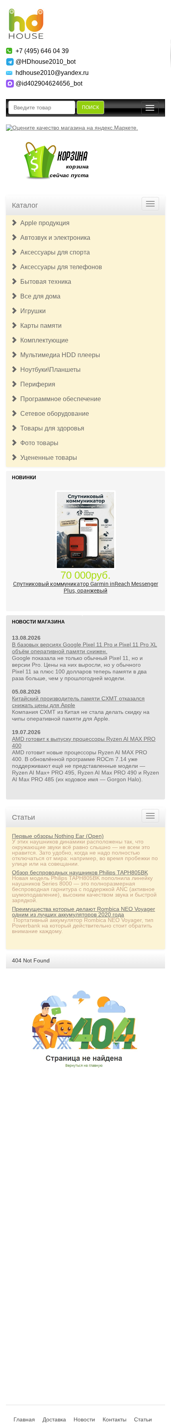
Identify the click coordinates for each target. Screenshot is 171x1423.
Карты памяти (39, 325)
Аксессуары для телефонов (59, 267)
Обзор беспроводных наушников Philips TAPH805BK (80, 872)
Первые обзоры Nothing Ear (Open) (58, 836)
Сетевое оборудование (53, 413)
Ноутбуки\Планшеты (49, 369)
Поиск (90, 107)
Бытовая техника (44, 281)
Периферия (36, 384)
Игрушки (31, 311)
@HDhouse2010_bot (46, 61)
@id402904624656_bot (49, 83)
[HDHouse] (26, 12)
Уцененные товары (47, 457)
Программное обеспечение (59, 399)
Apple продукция (43, 223)
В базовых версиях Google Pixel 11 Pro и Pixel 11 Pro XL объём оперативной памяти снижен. (84, 647)
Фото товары (37, 443)
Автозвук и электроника (53, 237)
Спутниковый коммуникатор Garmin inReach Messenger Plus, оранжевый (85, 587)
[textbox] (41, 107)
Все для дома (38, 296)
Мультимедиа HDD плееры (58, 355)
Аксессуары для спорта (53, 252)
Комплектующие (42, 340)
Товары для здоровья (50, 428)
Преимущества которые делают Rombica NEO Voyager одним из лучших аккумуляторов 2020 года (83, 912)
